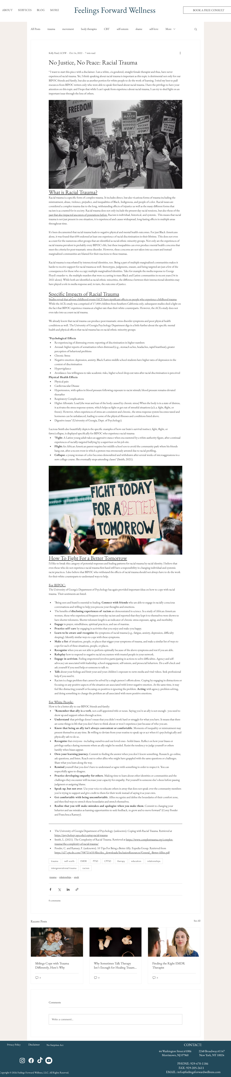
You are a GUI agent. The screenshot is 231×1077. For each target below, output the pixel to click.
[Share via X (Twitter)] (59, 889)
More (168, 29)
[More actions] (180, 53)
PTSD (95, 861)
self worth (69, 861)
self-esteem (122, 29)
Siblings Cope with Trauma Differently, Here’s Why (52, 965)
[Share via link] (77, 889)
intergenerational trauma (63, 868)
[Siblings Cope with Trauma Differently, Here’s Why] (57, 942)
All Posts (35, 29)
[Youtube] (48, 1060)
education (136, 861)
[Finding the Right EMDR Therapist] (174, 942)
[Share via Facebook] (50, 889)
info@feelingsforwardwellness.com (199, 1072)
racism (85, 868)
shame (139, 29)
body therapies (89, 29)
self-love (153, 29)
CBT (107, 29)
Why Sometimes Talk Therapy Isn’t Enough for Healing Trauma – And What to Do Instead (115, 965)
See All (197, 920)
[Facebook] (31, 1060)
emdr (76, 877)
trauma (51, 29)
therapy (121, 861)
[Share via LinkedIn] (68, 889)
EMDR (83, 861)
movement (68, 29)
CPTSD (107, 861)
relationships (153, 861)
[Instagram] (22, 1060)
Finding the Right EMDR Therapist (168, 965)
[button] (7, 10)
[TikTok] (39, 1060)
